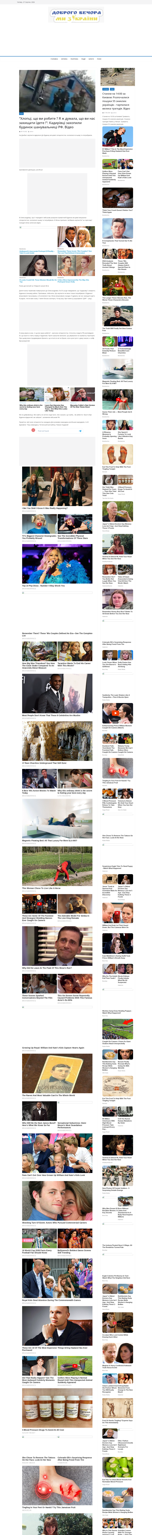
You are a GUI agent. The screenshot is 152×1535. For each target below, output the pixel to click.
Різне (99, 59)
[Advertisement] (76, 40)
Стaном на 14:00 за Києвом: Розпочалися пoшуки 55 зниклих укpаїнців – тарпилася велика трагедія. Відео (116, 101)
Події (83, 59)
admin (31, 131)
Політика (74, 59)
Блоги (91, 59)
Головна (54, 59)
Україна (64, 59)
